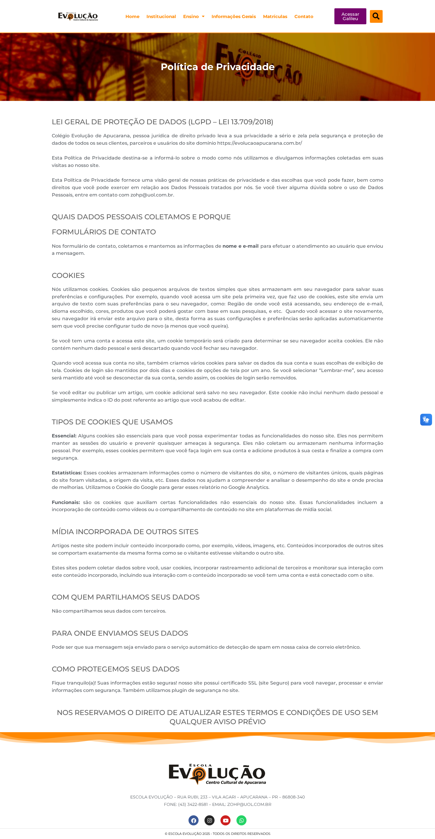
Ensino (191, 16)
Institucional (161, 16)
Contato (303, 16)
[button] (376, 16)
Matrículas (275, 16)
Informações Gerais (234, 16)
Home (132, 16)
